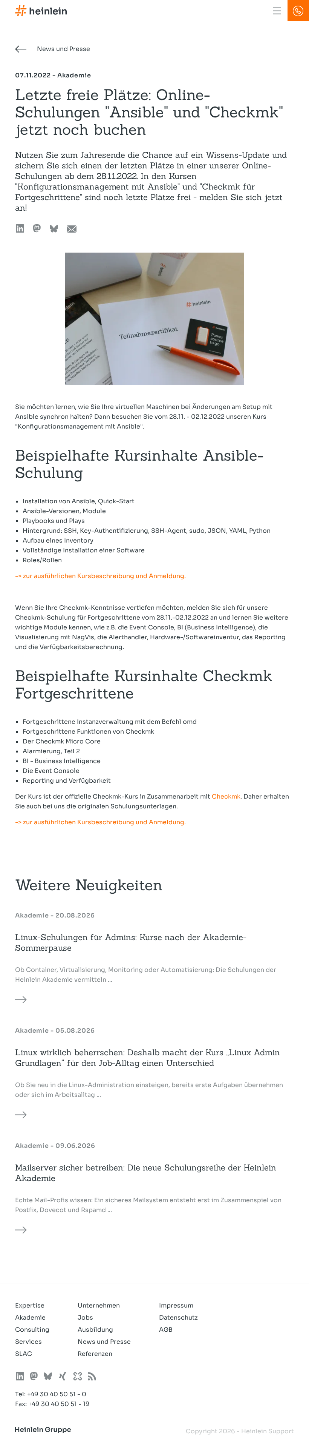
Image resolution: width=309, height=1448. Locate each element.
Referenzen (95, 1354)
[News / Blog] (92, 1377)
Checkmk (226, 796)
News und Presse (62, 49)
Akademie (30, 1318)
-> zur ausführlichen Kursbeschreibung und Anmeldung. (100, 576)
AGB (166, 1330)
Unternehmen (99, 1305)
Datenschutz (178, 1318)
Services (28, 1342)
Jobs (85, 1318)
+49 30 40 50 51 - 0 (56, 1394)
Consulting (32, 1330)
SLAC (23, 1354)
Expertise (29, 1305)
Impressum (176, 1305)
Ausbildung (95, 1330)
